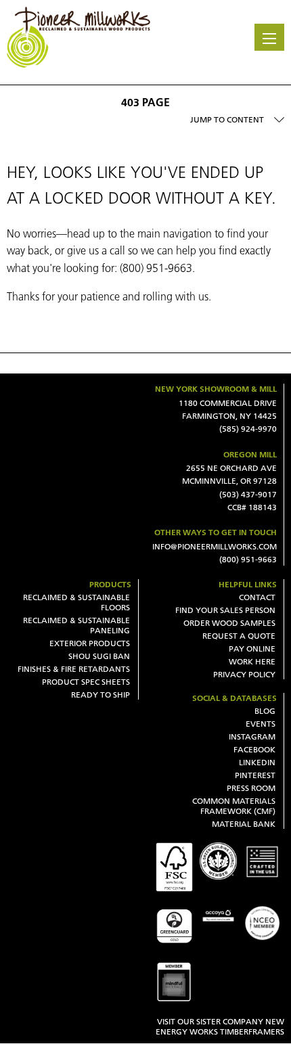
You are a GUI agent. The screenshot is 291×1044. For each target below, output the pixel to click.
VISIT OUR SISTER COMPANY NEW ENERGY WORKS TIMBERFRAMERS (220, 1026)
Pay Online (252, 648)
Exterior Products (89, 643)
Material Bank (243, 824)
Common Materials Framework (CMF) (233, 806)
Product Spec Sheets (86, 682)
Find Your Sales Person (225, 610)
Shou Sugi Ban (99, 656)
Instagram (252, 736)
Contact (257, 597)
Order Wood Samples (229, 623)
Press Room (251, 788)
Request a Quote (238, 636)
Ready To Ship (100, 694)
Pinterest (255, 775)
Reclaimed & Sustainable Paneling (76, 625)
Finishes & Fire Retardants (74, 669)
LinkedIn (257, 762)
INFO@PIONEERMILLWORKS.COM (214, 546)
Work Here (252, 661)
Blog (264, 711)
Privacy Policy (244, 674)
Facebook (254, 749)
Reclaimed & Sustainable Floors (76, 602)
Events (260, 724)
